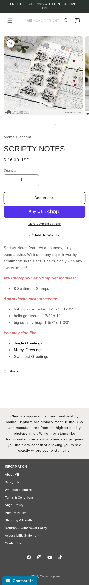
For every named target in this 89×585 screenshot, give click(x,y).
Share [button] (14, 371)
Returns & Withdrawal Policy (26, 528)
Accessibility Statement (22, 535)
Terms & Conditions (19, 497)
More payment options (44, 223)
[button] (9, 20)
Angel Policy (14, 505)
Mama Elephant (50, 576)
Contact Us (13, 543)
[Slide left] (33, 124)
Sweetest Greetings (31, 356)
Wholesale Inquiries (19, 490)
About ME (12, 474)
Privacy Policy (15, 513)
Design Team (14, 482)
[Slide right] (55, 124)
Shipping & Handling (20, 520)
